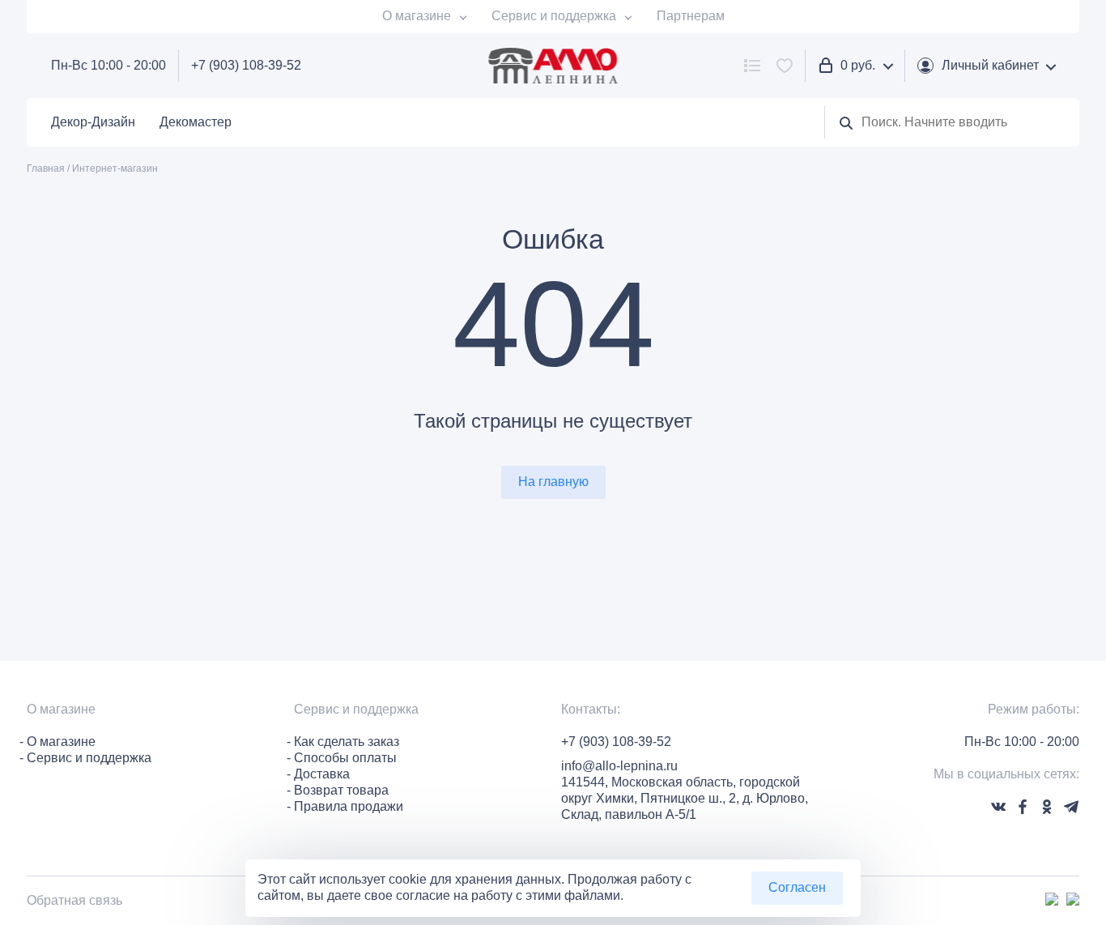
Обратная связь (74, 900)
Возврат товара (341, 790)
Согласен (797, 887)
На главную (553, 481)
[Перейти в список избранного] (784, 66)
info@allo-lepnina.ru (619, 766)
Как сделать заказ (346, 741)
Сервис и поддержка (553, 16)
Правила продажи (348, 806)
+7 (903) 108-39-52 (246, 65)
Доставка (322, 774)
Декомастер (196, 122)
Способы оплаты (345, 758)
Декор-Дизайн (93, 122)
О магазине (416, 16)
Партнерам (691, 16)
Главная (46, 168)
